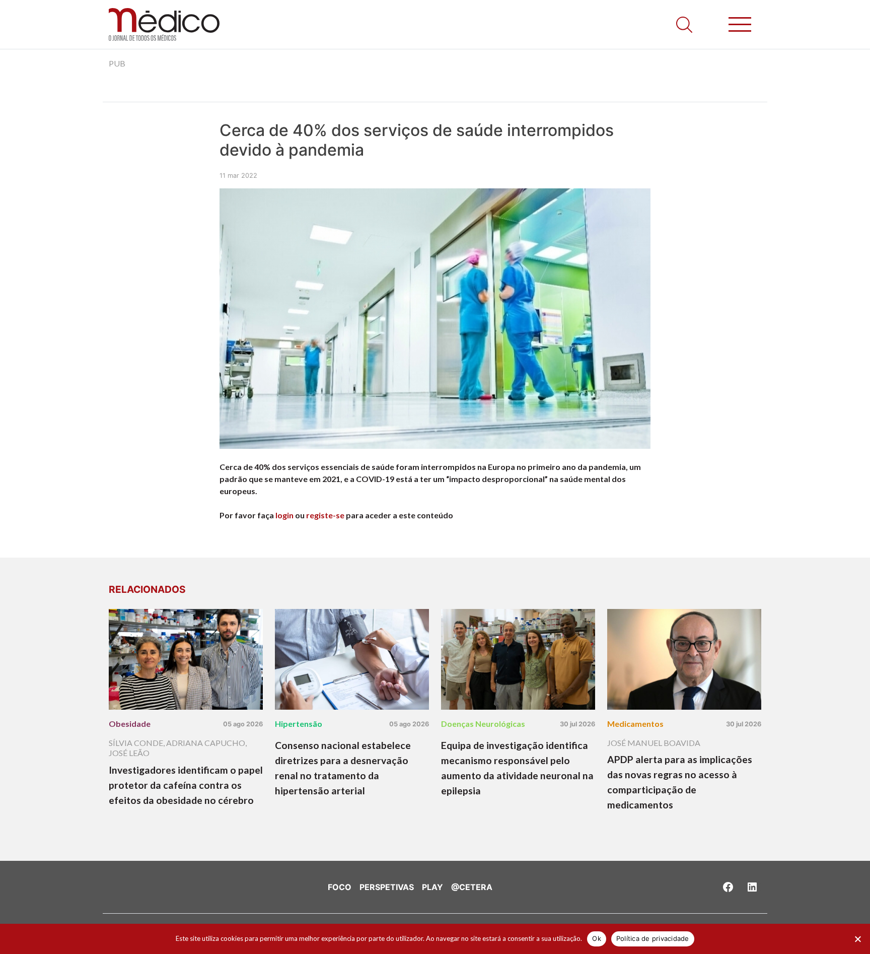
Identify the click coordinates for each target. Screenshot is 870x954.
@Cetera (471, 887)
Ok (596, 938)
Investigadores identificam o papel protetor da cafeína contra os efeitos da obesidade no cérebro (186, 785)
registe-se (325, 515)
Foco (339, 887)
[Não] (857, 939)
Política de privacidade (652, 938)
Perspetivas (386, 887)
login (284, 515)
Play (432, 887)
